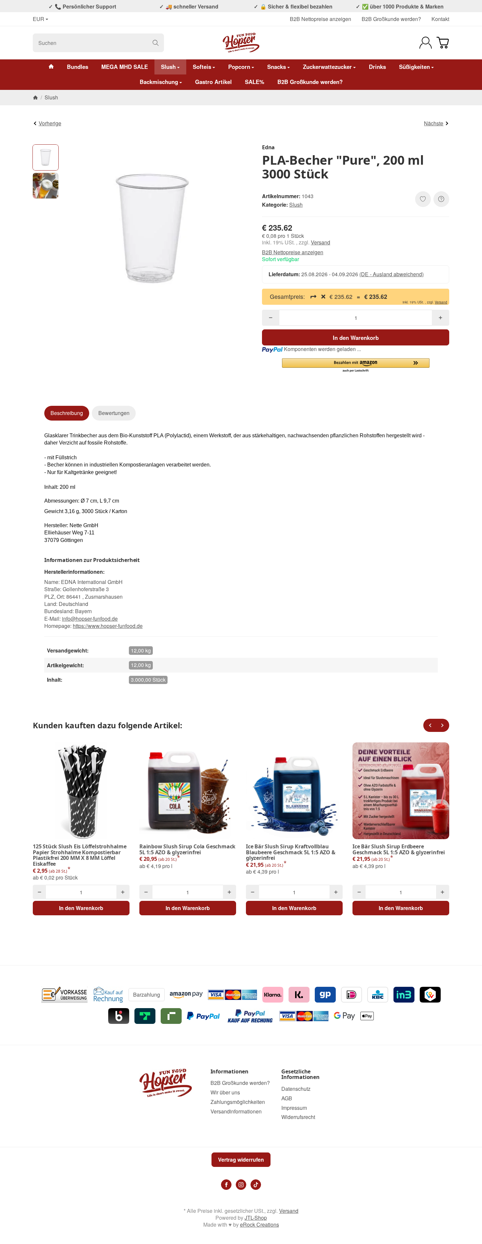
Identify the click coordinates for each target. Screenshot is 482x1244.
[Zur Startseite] (241, 42)
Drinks (377, 67)
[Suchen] (155, 42)
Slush (168, 67)
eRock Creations (259, 1224)
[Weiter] (442, 725)
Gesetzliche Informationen (300, 1074)
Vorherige (50, 123)
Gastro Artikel (213, 82)
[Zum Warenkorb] (442, 42)
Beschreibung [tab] (66, 413)
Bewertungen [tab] (114, 413)
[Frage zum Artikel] (441, 199)
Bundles (77, 67)
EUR (38, 19)
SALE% (254, 82)
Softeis (202, 67)
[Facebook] (226, 1184)
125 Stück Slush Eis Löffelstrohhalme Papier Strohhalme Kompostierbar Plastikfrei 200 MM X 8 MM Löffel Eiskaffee (80, 855)
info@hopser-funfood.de (90, 618)
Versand (320, 242)
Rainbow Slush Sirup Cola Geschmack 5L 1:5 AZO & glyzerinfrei (187, 849)
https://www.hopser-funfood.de (108, 626)
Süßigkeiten (414, 67)
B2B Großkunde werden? (391, 19)
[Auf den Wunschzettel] (423, 199)
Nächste (433, 123)
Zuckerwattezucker (327, 67)
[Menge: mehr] (440, 318)
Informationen (230, 1072)
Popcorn (239, 67)
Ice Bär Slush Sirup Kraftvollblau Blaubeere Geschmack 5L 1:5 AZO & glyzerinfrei (290, 852)
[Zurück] (429, 725)
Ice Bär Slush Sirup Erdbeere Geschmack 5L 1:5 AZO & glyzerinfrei (398, 849)
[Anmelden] (425, 42)
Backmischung (159, 82)
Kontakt (440, 19)
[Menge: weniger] (270, 318)
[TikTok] (256, 1184)
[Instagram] (241, 1184)
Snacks (276, 67)
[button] (45, 157)
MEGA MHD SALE (124, 67)
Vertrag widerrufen (241, 1159)
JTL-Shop (256, 1217)
